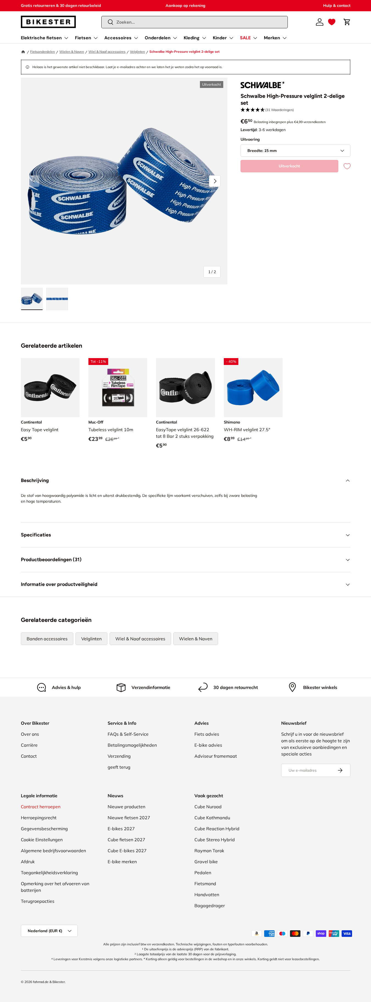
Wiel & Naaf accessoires (106, 51)
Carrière (29, 745)
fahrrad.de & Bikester (49, 982)
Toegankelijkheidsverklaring (49, 872)
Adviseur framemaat (215, 756)
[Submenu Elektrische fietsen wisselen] (66, 38)
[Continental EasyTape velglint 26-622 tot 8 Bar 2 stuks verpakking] (185, 387)
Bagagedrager (209, 905)
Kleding (192, 38)
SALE (245, 38)
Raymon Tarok (209, 850)
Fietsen (83, 38)
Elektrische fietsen (41, 38)
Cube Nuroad (208, 806)
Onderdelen (158, 38)
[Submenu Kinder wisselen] (231, 38)
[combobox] (194, 22)
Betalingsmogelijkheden (132, 745)
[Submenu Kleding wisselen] (204, 38)
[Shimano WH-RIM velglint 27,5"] (253, 387)
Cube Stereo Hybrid (214, 839)
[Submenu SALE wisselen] (255, 38)
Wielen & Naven (71, 51)
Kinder (220, 38)
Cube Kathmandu (212, 817)
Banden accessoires (47, 638)
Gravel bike (206, 861)
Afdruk (28, 861)
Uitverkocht (289, 166)
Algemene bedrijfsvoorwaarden (53, 850)
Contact (29, 756)
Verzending (119, 756)
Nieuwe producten (126, 806)
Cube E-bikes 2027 (127, 850)
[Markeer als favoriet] (344, 166)
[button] (332, 22)
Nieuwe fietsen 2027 (129, 817)
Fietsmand (205, 883)
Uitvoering (250, 139)
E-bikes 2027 (121, 828)
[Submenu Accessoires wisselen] (136, 38)
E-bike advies (208, 745)
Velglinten (137, 51)
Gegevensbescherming (44, 828)
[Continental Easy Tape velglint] (50, 387)
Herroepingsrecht (39, 817)
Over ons (30, 734)
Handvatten (206, 894)
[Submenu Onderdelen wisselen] (175, 38)
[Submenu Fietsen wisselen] (95, 38)
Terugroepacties (37, 901)
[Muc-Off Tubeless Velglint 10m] (117, 387)
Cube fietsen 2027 (126, 839)
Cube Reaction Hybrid (216, 828)
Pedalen (202, 872)
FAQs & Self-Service (128, 734)
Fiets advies (206, 734)
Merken (272, 38)
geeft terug (119, 767)
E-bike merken (122, 861)
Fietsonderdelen (42, 51)
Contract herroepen (40, 806)
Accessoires (118, 38)
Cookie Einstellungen (42, 839)
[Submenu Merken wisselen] (284, 38)
